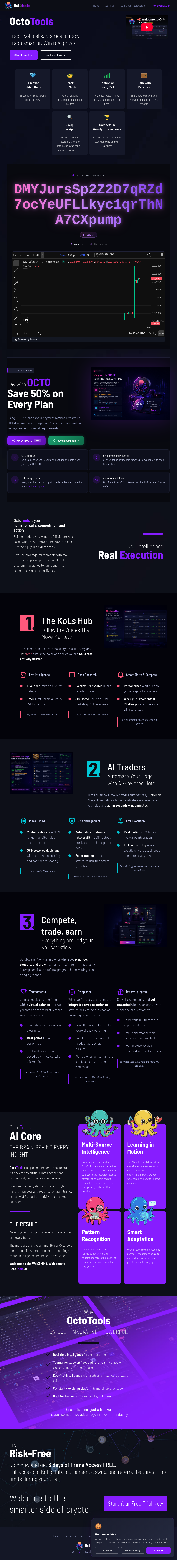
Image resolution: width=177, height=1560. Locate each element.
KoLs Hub (109, 5)
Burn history (100, 243)
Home (96, 5)
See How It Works (55, 55)
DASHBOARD (163, 5)
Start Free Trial (23, 55)
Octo (76, 1551)
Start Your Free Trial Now (135, 1503)
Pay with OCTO (28, 440)
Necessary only (132, 1550)
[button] (135, 626)
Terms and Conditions (72, 1535)
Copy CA (90, 234)
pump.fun (79, 243)
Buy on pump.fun (66, 440)
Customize (107, 1550)
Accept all (158, 1550)
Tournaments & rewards (132, 5)
